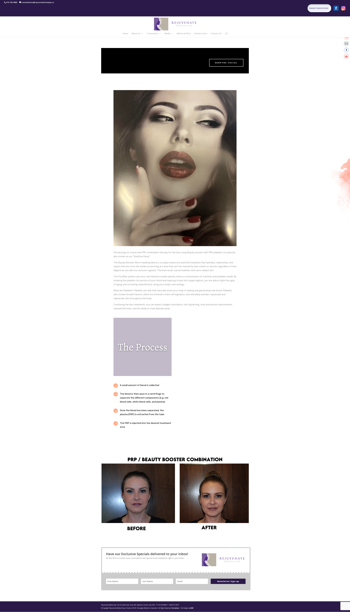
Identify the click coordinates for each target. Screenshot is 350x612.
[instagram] (343, 9)
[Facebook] (336, 9)
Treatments (152, 34)
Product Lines (200, 34)
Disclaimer (175, 608)
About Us (136, 34)
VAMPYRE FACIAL (226, 63)
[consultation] (310, 8)
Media (167, 34)
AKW (191, 608)
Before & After (184, 34)
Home (125, 34)
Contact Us (216, 34)
